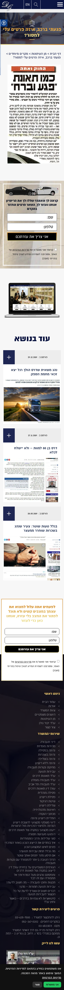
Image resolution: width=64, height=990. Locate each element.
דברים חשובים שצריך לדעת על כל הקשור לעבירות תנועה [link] (34, 892)
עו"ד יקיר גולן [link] (47, 723)
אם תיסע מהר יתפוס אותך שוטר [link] (36, 855)
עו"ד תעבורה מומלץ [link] (43, 780)
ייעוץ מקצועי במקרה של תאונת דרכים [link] (32, 830)
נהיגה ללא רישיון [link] (45, 763)
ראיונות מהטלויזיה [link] (44, 809)
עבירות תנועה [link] (46, 771)
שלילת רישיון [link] (47, 805)
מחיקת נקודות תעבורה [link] (41, 767)
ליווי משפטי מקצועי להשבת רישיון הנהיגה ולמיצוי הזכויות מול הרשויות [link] (33, 824)
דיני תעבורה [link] (47, 741)
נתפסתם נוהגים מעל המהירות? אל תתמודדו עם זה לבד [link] (34, 876)
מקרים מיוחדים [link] (18, 54)
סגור (37, 984)
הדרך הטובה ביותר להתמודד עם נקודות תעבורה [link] (31, 861)
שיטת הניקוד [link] (47, 801)
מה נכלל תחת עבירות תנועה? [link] (37, 851)
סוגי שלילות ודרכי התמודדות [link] (37, 838)
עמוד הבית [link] (48, 701)
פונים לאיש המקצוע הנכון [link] (39, 846)
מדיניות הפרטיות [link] (20, 250)
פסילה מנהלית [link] (46, 792)
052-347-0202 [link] (30, 921)
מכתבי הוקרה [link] (47, 813)
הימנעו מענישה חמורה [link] (41, 834)
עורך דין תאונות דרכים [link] (41, 788)
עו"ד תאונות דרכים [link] (44, 775)
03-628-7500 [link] (22, 917)
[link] (27, 4)
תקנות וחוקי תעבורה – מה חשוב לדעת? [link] (30, 882)
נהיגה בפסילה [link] (46, 750)
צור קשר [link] (50, 727)
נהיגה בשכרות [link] (46, 754)
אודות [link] (51, 706)
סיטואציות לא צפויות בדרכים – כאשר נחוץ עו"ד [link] (32, 900)
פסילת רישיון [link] (47, 796)
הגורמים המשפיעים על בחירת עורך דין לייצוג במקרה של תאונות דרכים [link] (32, 868)
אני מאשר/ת (52, 984)
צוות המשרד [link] (47, 710)
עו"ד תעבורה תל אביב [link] (41, 784)
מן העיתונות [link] (39, 54)
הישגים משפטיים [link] (45, 714)
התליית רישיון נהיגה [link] (43, 818)
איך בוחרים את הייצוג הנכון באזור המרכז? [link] (29, 842)
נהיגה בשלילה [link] (46, 758)
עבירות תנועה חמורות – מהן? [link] (37, 886)
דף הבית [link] (55, 54)
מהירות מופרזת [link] (46, 746)
